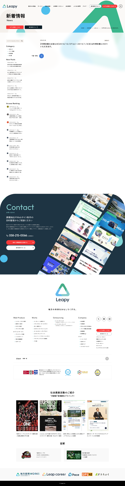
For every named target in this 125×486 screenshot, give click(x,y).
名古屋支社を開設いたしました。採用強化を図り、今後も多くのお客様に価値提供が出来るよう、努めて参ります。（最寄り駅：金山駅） (15, 166)
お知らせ (96, 28)
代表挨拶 (83, 323)
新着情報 (89, 28)
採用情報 (11, 53)
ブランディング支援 (20, 334)
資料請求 (94, 6)
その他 (35, 341)
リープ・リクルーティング (63, 325)
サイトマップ (99, 345)
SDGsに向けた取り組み (86, 326)
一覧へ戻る (34, 56)
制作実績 (47, 6)
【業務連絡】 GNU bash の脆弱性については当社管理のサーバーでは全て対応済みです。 (15, 142)
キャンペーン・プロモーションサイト (42, 336)
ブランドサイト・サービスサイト (41, 323)
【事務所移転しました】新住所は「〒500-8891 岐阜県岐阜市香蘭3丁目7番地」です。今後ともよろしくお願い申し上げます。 (15, 119)
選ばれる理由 (32, 6)
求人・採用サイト (37, 326)
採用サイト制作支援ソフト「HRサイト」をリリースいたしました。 (15, 157)
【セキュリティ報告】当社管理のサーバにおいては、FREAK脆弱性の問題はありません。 (15, 125)
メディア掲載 (11, 51)
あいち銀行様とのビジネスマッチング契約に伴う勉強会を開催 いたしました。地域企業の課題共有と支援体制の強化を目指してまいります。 (14, 76)
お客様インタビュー (58, 6)
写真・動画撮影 (19, 339)
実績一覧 (21, 359)
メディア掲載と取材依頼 (86, 328)
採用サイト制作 (19, 323)
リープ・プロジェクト (65, 321)
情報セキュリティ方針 (101, 339)
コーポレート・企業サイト (39, 321)
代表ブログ (83, 341)
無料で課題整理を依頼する (20, 242)
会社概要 (68, 6)
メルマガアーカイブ (85, 346)
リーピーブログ (84, 339)
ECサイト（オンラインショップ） (41, 328)
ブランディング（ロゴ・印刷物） (40, 338)
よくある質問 (77, 6)
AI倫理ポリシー (99, 341)
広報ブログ (83, 344)
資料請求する (19, 247)
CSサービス (18, 341)
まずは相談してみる (108, 6)
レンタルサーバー (19, 336)
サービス (40, 6)
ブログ (84, 6)
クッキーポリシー (100, 343)
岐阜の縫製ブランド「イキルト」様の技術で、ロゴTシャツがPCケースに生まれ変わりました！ (14, 82)
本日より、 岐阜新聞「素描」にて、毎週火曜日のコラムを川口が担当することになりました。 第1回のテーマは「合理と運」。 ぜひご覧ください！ (14, 99)
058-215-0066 (17, 235)
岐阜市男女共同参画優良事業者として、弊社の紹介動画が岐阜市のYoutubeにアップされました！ (14, 66)
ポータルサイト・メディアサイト (41, 331)
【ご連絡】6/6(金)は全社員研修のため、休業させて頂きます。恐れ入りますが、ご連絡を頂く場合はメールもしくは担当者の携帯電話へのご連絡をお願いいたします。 (15, 175)
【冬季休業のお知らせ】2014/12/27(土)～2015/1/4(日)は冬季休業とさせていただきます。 (15, 150)
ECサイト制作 (19, 326)
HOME (82, 28)
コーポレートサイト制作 (21, 321)
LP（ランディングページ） (39, 333)
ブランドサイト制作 (20, 328)
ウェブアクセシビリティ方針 (102, 347)
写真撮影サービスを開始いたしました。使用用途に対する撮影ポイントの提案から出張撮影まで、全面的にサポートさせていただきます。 (15, 135)
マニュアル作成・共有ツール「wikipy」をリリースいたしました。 (15, 110)
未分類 (10, 55)
